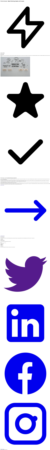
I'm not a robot (2, 243)
